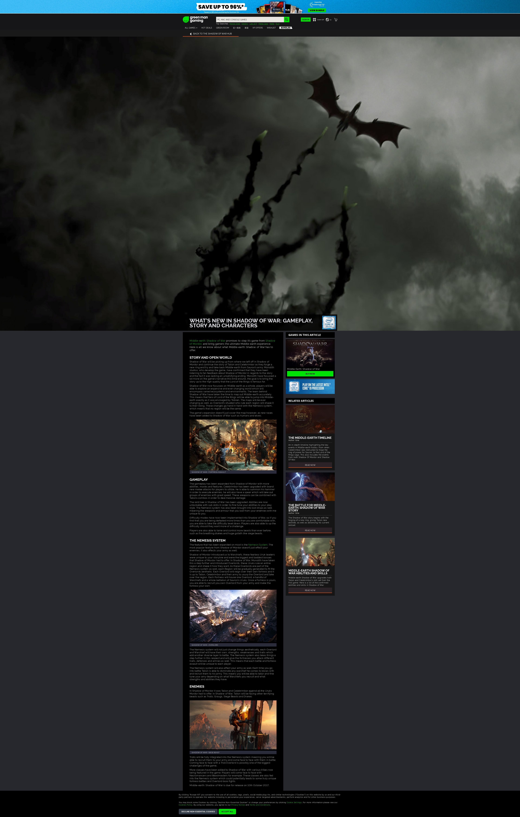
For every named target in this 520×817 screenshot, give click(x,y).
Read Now (310, 465)
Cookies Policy (185, 805)
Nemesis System (258, 544)
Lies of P (253, 23)
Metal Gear (263, 23)
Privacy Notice (238, 805)
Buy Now (310, 373)
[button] (191, 27)
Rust (278, 23)
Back (212, 33)
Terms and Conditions (260, 805)
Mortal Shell (235, 23)
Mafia (272, 23)
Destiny (245, 23)
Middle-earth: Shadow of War (207, 340)
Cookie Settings (294, 802)
